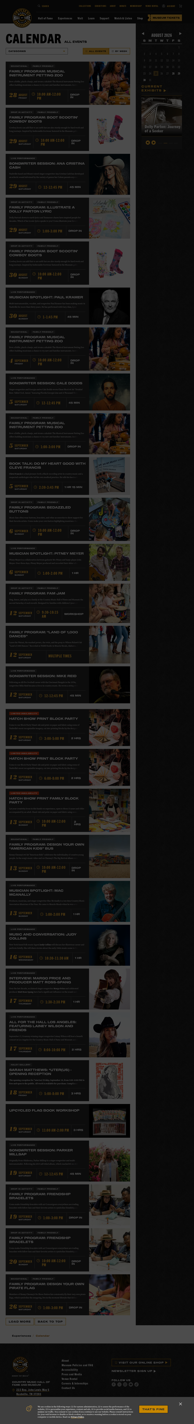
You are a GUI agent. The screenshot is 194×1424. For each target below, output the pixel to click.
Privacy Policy (77, 1417)
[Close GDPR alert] (180, 1404)
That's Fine (153, 1409)
